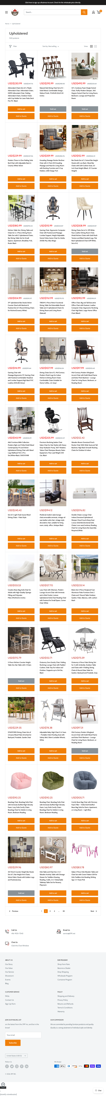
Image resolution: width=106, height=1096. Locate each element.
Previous (15, 911)
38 (64, 911)
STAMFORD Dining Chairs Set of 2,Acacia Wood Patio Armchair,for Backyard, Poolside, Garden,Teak (19, 734)
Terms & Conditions (65, 1007)
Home (7, 24)
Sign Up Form (10, 1004)
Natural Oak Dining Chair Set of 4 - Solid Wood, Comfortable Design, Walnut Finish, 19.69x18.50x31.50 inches (52, 92)
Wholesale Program (65, 976)
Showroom (9, 976)
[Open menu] (6, 12)
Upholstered (16, 24)
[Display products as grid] (91, 46)
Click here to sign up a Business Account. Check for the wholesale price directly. (53, 2)
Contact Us (9, 1000)
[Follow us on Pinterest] (22, 1066)
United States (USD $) (14, 1056)
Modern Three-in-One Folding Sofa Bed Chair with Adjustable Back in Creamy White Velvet (20, 162)
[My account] (93, 12)
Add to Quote (21, 116)
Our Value (9, 968)
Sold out (53, 109)
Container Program (65, 979)
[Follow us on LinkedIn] (26, 1066)
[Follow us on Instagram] (17, 1066)
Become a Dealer (64, 968)
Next (92, 911)
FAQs (7, 996)
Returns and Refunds (65, 1004)
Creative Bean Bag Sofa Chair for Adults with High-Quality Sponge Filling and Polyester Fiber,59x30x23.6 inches (19, 594)
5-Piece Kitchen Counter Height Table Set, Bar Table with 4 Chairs (19, 663)
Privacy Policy (63, 1000)
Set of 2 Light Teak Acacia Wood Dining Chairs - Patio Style (19, 516)
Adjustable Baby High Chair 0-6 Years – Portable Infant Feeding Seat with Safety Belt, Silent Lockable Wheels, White (53, 736)
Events (7, 979)
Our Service (9, 972)
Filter (15, 46)
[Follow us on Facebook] (7, 1066)
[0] (98, 12)
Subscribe (13, 1043)
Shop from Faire (64, 964)
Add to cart (21, 109)
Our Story (9, 964)
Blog (7, 983)
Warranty (61, 1011)
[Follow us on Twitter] (12, 1066)
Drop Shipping (63, 972)
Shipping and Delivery (66, 996)
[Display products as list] (95, 46)
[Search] (84, 12)
